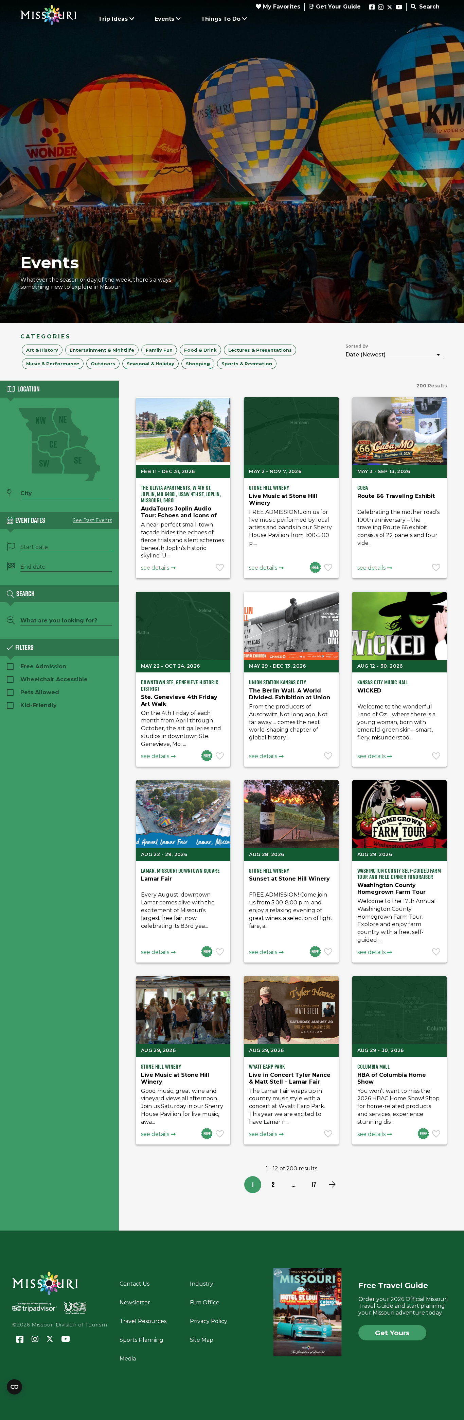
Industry (201, 1284)
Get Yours (392, 1333)
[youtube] (399, 7)
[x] (389, 7)
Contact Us (134, 1284)
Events (164, 19)
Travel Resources (143, 1321)
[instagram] (380, 7)
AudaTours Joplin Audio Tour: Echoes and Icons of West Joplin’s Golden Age (179, 515)
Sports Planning (141, 1340)
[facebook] (372, 7)
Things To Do (220, 19)
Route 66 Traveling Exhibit (396, 496)
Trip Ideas (113, 19)
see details (155, 568)
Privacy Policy (208, 1321)
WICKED (369, 690)
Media (128, 1358)
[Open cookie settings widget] (14, 1386)
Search (428, 6)
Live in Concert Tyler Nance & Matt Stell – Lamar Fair (290, 1078)
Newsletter (135, 1302)
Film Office (204, 1302)
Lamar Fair (156, 878)
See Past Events (92, 520)
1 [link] (253, 1184)
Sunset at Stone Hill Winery (289, 878)
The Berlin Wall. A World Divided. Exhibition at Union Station (289, 697)
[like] (220, 568)
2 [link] (273, 1184)
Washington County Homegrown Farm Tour (391, 888)
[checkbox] (42, 350)
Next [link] (332, 1184)
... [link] (293, 1184)
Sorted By (356, 346)
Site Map (201, 1340)
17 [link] (314, 1184)
